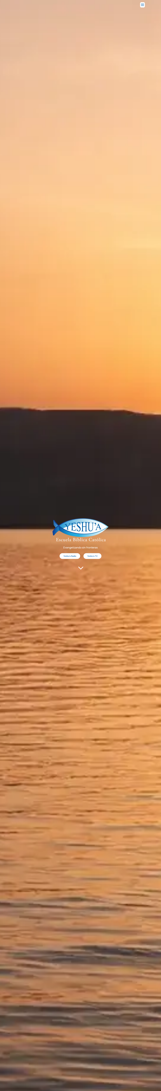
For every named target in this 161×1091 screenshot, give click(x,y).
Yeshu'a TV (92, 556)
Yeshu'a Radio (70, 556)
